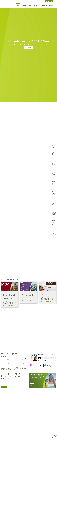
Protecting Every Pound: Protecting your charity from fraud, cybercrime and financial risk (9, 296)
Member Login (49, 1)
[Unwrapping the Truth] (47, 286)
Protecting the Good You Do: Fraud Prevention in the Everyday (28, 296)
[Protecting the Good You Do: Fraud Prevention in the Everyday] (28, 286)
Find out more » (8, 305)
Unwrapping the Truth (46, 294)
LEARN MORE (4, 387)
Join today (28, 47)
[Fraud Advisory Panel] (2, 5)
